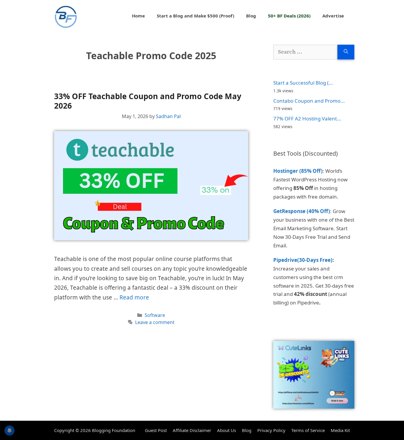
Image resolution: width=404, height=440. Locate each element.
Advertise (333, 16)
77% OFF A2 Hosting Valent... (307, 118)
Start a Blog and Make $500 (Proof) (195, 16)
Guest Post (156, 430)
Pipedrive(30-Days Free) (302, 260)
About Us (226, 430)
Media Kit (340, 430)
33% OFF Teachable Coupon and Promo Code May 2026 (147, 101)
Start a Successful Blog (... (303, 82)
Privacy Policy (271, 430)
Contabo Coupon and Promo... (309, 100)
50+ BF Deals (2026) (289, 16)
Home (138, 16)
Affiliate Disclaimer (192, 430)
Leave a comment (154, 322)
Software (155, 315)
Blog (251, 16)
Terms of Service (308, 430)
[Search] (345, 52)
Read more (134, 297)
